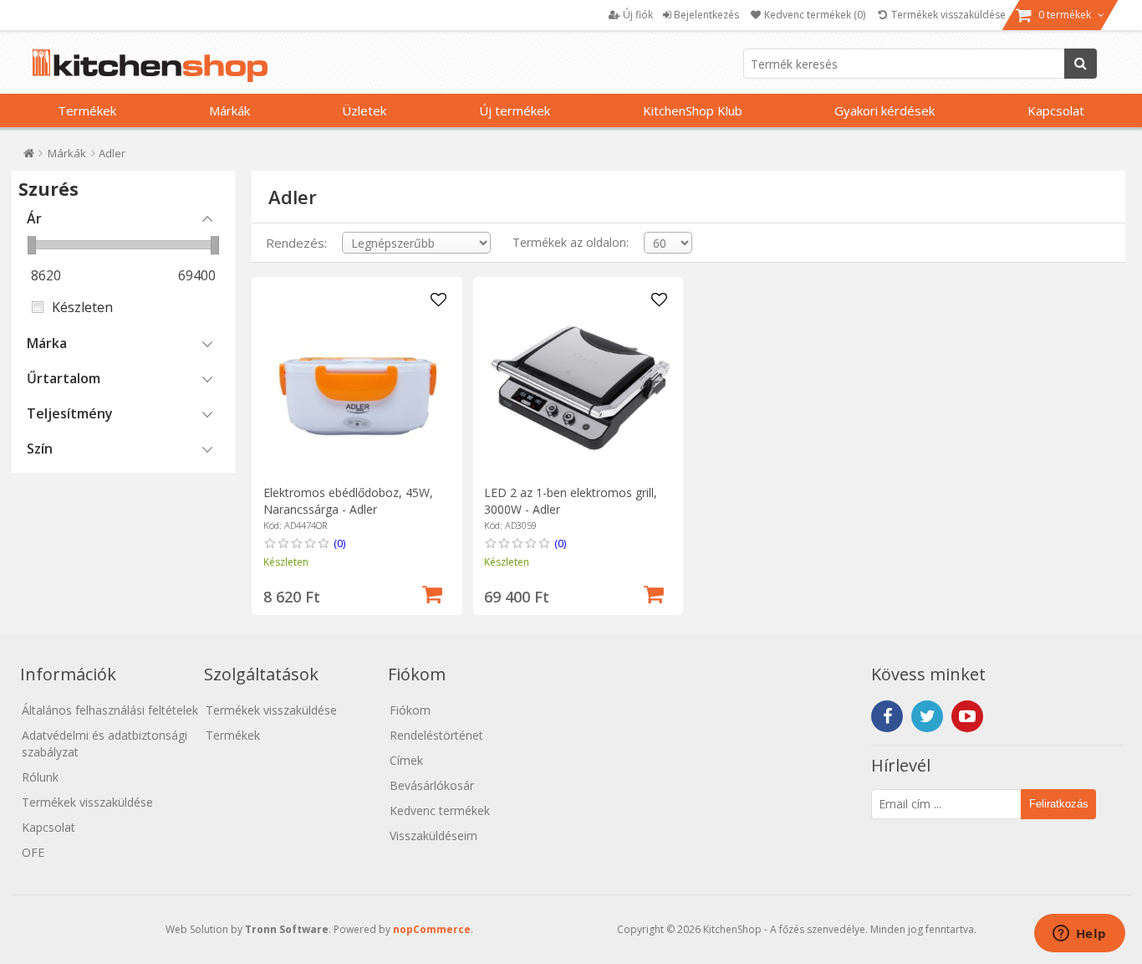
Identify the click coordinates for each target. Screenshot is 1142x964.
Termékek (87, 110)
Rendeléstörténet (436, 735)
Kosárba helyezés (432, 592)
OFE (33, 852)
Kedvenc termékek (440, 810)
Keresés (1080, 64)
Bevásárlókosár (432, 785)
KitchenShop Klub (692, 110)
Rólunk (40, 777)
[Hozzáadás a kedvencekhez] (438, 300)
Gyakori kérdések (884, 110)
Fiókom (410, 710)
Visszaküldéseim (433, 836)
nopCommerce (432, 929)
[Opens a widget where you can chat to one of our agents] (1079, 935)
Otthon (28, 157)
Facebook (887, 716)
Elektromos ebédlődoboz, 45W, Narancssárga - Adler (348, 501)
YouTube (967, 716)
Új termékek (514, 110)
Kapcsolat (1055, 110)
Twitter (927, 716)
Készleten (82, 307)
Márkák (229, 110)
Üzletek (364, 110)
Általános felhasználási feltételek (110, 710)
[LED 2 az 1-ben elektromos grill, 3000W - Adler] (578, 382)
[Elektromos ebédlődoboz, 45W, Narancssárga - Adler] (357, 382)
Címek (406, 760)
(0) (339, 543)
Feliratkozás (1058, 803)
